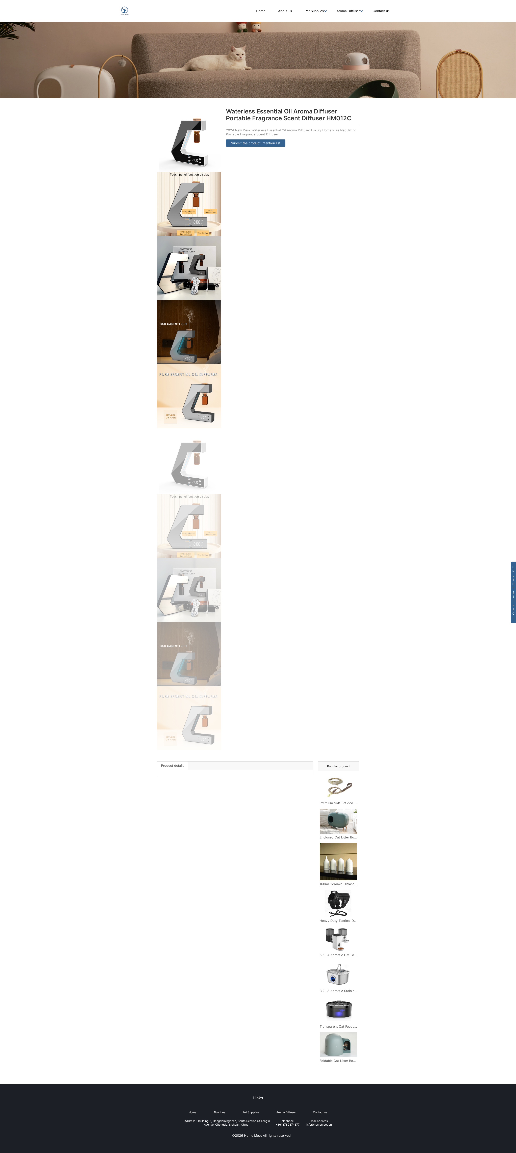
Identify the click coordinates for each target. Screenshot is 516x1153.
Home (192, 1112)
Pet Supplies (250, 1112)
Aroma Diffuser (286, 1112)
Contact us (320, 1112)
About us (219, 1112)
